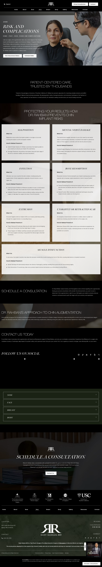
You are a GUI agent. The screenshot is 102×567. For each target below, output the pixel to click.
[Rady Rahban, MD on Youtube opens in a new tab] (87, 354)
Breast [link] (48, 9)
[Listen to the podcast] (94, 549)
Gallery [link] (65, 9)
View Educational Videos (12, 56)
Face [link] (40, 9)
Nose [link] (32, 9)
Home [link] (16, 9)
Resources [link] (75, 9)
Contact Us (50, 473)
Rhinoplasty (62, 543)
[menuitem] (16, 10)
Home (5, 36)
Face (11, 36)
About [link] (24, 9)
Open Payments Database (58, 553)
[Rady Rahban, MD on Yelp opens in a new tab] (95, 354)
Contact (93, 4)
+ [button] (96, 395)
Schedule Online (29, 56)
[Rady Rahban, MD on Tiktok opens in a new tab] (83, 354)
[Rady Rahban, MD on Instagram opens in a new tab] (78, 354)
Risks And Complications (30, 36)
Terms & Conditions (39, 553)
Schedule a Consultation (51, 457)
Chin (16, 36)
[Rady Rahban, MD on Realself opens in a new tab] (99, 354)
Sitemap (67, 553)
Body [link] (56, 9)
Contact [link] (85, 9)
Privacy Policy (48, 553)
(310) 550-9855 (76, 561)
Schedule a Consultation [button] (91, 564)
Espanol (8, 4)
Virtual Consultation (79, 4)
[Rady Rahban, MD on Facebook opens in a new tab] (91, 354)
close (85, 546)
